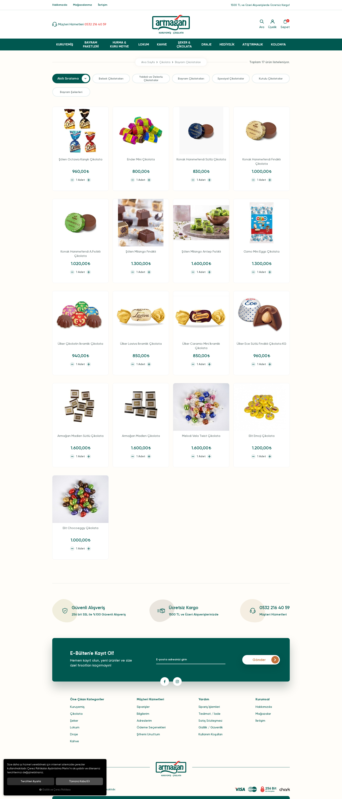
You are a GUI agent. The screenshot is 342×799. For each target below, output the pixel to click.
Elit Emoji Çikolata (262, 436)
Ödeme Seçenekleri (151, 727)
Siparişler (143, 707)
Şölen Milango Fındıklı (141, 251)
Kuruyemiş (77, 707)
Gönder (259, 660)
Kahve (74, 741)
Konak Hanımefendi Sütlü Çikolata (201, 159)
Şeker (74, 720)
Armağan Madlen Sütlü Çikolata (80, 436)
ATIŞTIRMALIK (252, 44)
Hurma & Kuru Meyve (119, 44)
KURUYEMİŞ (64, 44)
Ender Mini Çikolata (141, 159)
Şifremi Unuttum (148, 734)
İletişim (102, 5)
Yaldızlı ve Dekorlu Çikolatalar (151, 78)
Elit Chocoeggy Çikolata (80, 528)
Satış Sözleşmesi (210, 720)
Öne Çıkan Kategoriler (87, 699)
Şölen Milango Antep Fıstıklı (201, 251)
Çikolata (76, 714)
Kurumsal (263, 699)
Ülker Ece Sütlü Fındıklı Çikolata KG (261, 344)
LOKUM (143, 44)
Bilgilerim (143, 714)
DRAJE (206, 44)
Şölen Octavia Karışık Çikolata (80, 159)
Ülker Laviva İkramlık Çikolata (141, 344)
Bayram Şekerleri (71, 92)
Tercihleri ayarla (31, 781)
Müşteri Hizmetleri (150, 699)
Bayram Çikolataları (191, 78)
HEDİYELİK (227, 44)
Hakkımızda (59, 5)
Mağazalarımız (82, 5)
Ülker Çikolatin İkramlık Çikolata (80, 344)
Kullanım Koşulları (210, 734)
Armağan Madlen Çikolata (141, 436)
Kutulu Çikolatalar (271, 78)
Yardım (204, 699)
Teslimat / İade (209, 714)
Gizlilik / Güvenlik (211, 727)
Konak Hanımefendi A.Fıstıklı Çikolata (81, 254)
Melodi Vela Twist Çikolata (201, 436)
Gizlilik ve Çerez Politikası (56, 789)
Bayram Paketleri (91, 44)
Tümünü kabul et (79, 781)
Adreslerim (144, 720)
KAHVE (162, 44)
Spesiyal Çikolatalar (231, 78)
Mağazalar (263, 714)
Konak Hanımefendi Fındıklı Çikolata (261, 161)
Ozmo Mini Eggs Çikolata (261, 251)
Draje (74, 734)
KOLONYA (278, 44)
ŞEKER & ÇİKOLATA (184, 44)
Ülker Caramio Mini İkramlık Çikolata (201, 346)
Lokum (74, 727)
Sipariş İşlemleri (209, 707)
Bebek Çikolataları (111, 78)
